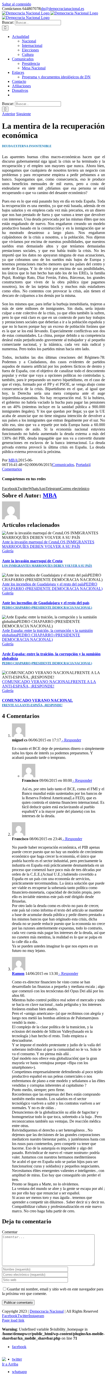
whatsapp (19, 1372)
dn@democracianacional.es (62, 8)
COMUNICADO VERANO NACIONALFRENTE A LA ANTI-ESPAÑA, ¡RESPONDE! (49, 684)
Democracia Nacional (47, 1311)
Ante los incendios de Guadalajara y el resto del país (47, 605)
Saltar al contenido (16, 4)
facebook (19, 1347)
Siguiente (23, 114)
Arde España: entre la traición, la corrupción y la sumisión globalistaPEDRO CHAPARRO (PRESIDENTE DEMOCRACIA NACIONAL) (47, 635)
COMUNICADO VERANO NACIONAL (37, 702)
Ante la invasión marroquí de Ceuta (47, 563)
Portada (82, 464)
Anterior (8, 114)
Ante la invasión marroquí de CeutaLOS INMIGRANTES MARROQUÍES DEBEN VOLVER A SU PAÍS (48, 544)
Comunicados (63, 464)
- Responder (71, 740)
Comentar (9, 1232)
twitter (17, 1359)
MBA (13, 460)
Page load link (13, 1320)
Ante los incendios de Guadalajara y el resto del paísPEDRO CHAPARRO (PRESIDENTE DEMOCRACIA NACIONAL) (52, 586)
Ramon (18, 973)
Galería (7, 551)
